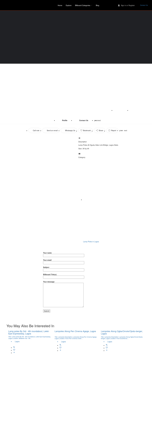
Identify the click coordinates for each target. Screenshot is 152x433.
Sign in (123, 5)
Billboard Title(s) (50, 274)
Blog (97, 5)
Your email (47, 260)
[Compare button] (14, 353)
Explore (68, 5)
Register (131, 5)
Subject (46, 267)
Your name (47, 253)
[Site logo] (11, 5)
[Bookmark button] (14, 350)
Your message (49, 281)
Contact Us (144, 5)
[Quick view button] (14, 347)
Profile (64, 120)
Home (60, 5)
